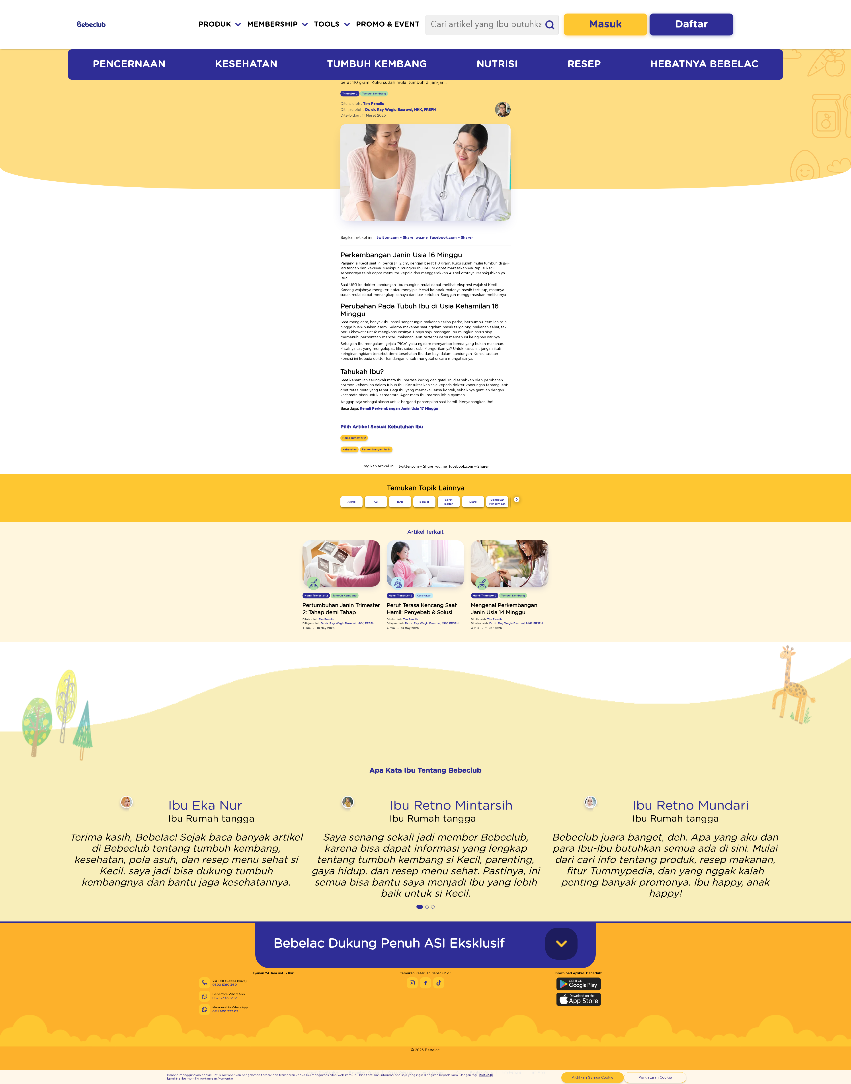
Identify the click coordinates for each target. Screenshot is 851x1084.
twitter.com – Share (395, 237)
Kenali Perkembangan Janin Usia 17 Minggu (399, 408)
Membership (272, 24)
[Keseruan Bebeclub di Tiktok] (438, 982)
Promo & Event (388, 24)
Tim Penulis (373, 104)
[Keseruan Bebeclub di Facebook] (425, 982)
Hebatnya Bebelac (704, 64)
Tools (327, 24)
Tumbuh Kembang (377, 64)
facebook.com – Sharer (451, 237)
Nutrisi (497, 64)
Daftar (691, 24)
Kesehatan (246, 64)
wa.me (422, 237)
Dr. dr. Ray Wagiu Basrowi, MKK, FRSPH (400, 110)
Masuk (605, 24)
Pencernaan (129, 64)
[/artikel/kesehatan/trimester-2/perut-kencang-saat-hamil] (425, 564)
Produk (214, 24)
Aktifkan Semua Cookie (592, 1077)
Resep (584, 64)
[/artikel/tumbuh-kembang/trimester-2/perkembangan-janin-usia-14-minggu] (509, 564)
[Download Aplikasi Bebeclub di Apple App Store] (578, 999)
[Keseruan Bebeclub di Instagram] (412, 982)
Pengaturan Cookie (655, 1077)
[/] (115, 24)
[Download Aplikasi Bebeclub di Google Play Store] (578, 983)
